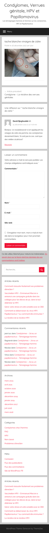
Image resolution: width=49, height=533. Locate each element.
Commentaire (11, 169)
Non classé (9, 439)
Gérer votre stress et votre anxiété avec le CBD (24, 307)
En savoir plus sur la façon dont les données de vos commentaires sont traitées (24, 257)
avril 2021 (8, 385)
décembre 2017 (11, 404)
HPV (6, 436)
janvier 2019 (9, 400)
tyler (31, 46)
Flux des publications (13, 463)
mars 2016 (9, 412)
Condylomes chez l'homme (16, 428)
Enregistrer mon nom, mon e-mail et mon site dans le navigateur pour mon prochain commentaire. (23, 236)
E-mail (8, 213)
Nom (7, 203)
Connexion (9, 459)
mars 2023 (9, 381)
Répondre (8, 145)
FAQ (6, 432)
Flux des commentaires (14, 467)
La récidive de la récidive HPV (17, 318)
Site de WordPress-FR (14, 471)
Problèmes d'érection (13, 443)
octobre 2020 (10, 388)
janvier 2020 (10, 392)
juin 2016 (8, 408)
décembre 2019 (11, 396)
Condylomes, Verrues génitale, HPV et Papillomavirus (24, 11)
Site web (8, 223)
